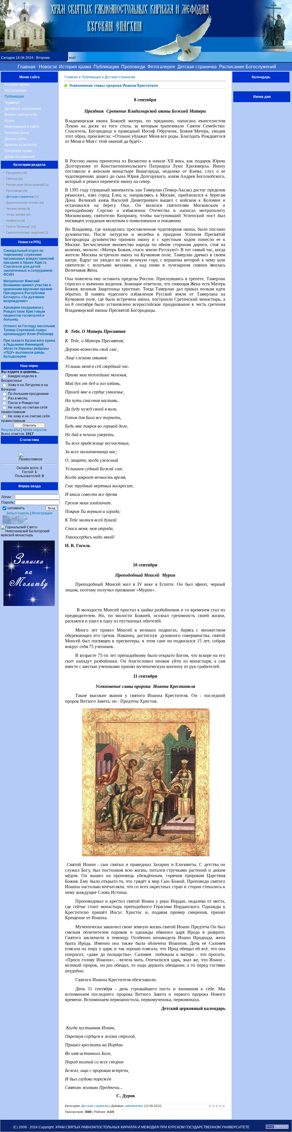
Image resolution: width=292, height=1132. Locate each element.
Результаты (10, 430)
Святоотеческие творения (25, 232)
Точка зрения (15, 214)
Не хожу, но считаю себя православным (24, 409)
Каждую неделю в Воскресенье (18, 378)
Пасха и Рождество (23, 403)
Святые (11, 178)
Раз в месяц (17, 398)
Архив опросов (34, 430)
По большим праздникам (28, 394)
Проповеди (14, 190)
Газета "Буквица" (18, 226)
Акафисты (13, 220)
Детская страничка (19, 196)
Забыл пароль (17, 513)
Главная (71, 77)
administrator (134, 1106)
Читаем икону (16, 208)
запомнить (16, 508)
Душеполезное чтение (22, 202)
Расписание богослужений (25, 184)
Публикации (91, 77)
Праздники (13, 172)
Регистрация (42, 513)
